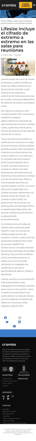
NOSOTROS (7, 375)
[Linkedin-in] (3, 396)
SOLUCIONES (24, 375)
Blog (9, 21)
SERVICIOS (23, 379)
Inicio (3, 21)
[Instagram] (12, 396)
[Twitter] (8, 396)
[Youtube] (8, 398)
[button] (34, 5)
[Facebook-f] (3, 398)
